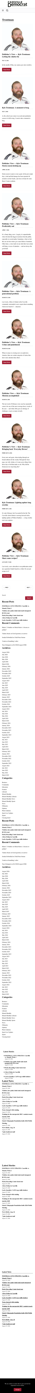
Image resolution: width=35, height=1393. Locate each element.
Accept (18, 1389)
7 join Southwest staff (8, 1132)
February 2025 (6, 695)
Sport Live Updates (7, 813)
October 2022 (6, 761)
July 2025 (5, 683)
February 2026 (6, 666)
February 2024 (6, 723)
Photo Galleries (6, 811)
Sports (4, 815)
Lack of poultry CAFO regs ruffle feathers (15, 620)
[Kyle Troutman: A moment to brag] (17, 90)
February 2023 (6, 751)
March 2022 (5, 775)
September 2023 (6, 735)
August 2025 (5, 681)
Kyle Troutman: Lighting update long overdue (16, 503)
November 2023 (6, 730)
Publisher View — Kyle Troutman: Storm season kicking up (15, 164)
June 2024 (5, 714)
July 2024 (5, 711)
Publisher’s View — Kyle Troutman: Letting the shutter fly (16, 55)
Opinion (4, 808)
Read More (7, 70)
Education (5, 787)
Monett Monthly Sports (8, 801)
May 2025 (5, 688)
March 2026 (5, 664)
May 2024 (5, 716)
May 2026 (5, 659)
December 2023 (6, 728)
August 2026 (5, 652)
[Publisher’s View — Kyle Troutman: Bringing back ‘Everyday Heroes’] (17, 433)
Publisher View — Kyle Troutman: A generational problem (16, 292)
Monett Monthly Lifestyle (9, 796)
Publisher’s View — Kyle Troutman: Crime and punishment (16, 343)
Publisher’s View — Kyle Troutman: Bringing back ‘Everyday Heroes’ (16, 447)
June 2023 (5, 742)
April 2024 (5, 718)
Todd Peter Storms (20, 637)
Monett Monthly (6, 794)
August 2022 (5, 766)
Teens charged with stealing (10, 1110)
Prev (6, 587)
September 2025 (6, 678)
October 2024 (6, 704)
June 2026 (5, 657)
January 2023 (6, 754)
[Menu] (3, 10)
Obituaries (5, 806)
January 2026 (6, 669)
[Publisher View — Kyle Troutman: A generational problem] (17, 274)
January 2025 (6, 697)
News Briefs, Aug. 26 (8, 1127)
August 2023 (5, 737)
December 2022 (6, 756)
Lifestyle (4, 792)
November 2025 (6, 673)
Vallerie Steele (6, 633)
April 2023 (5, 747)
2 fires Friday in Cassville (9, 618)
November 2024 (6, 702)
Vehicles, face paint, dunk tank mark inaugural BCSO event (16, 1062)
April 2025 (5, 690)
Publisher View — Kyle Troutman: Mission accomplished (15, 394)
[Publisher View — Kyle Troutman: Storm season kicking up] (17, 146)
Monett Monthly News (8, 799)
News (3, 803)
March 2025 (5, 692)
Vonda (4, 641)
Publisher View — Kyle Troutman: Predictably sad (15, 224)
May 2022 (5, 773)
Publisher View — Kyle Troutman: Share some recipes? (15, 557)
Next (28, 587)
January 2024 (6, 725)
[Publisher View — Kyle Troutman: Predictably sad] (17, 206)
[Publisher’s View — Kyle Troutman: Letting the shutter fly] (17, 37)
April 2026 (5, 662)
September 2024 (6, 706)
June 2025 (5, 685)
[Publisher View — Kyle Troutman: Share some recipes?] (17, 542)
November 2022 (6, 758)
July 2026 (5, 654)
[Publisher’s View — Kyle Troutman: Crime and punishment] (17, 328)
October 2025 (6, 676)
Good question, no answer (19, 633)
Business (4, 782)
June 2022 (5, 770)
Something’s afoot (13, 641)
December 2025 (6, 671)
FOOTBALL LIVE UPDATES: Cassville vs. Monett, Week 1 (17, 1056)
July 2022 (5, 768)
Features (4, 789)
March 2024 (5, 721)
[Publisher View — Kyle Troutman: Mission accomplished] (17, 379)
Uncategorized (6, 818)
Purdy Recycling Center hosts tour (12, 615)
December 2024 (6, 699)
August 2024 (5, 709)
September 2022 (6, 763)
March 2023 (5, 749)
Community (5, 785)
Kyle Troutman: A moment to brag (15, 107)
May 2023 (5, 744)
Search (4, 595)
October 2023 (6, 732)
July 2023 (5, 739)
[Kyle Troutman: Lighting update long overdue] (17, 489)
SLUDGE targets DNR (19, 645)
